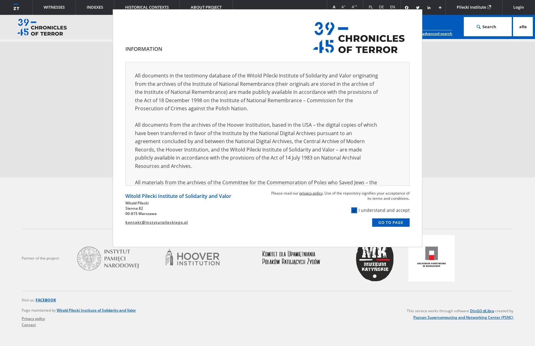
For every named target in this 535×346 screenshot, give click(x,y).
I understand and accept (384, 210)
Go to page (390, 222)
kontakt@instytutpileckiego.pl (156, 222)
